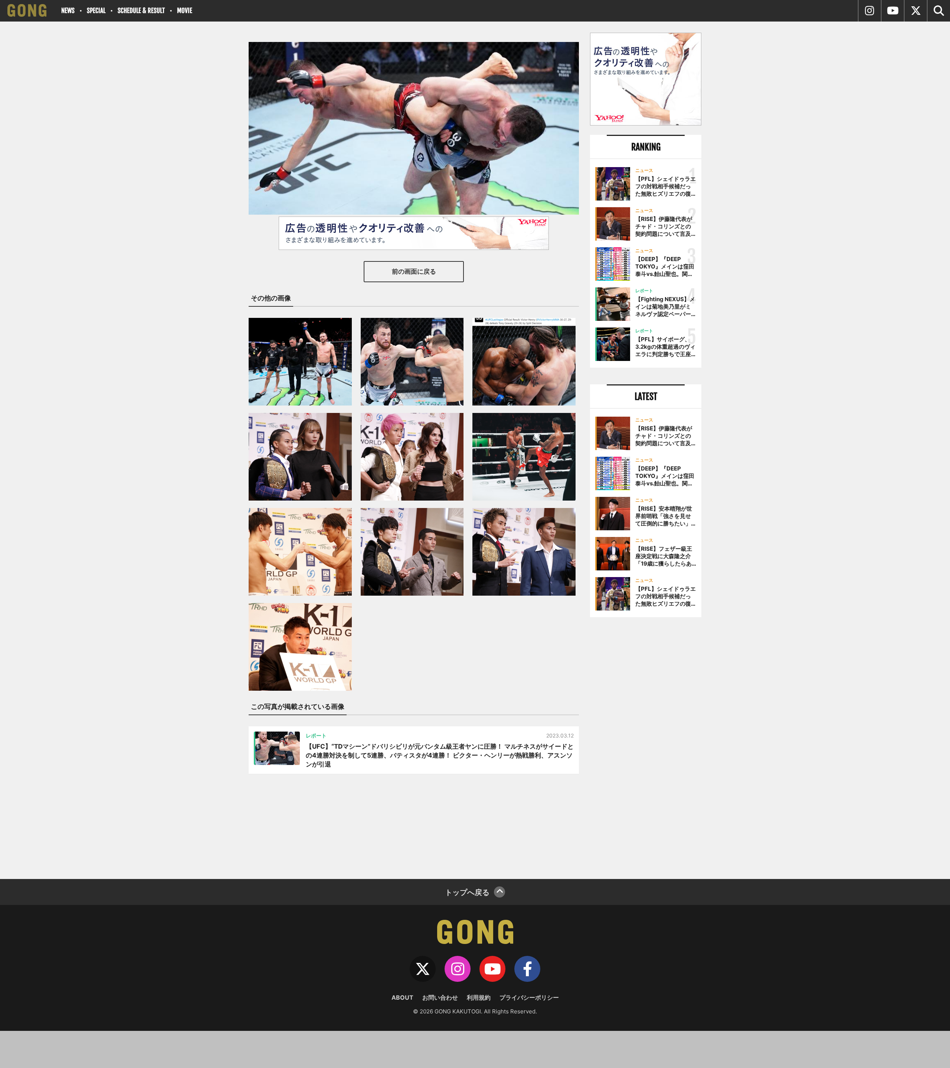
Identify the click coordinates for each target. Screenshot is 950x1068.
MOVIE (184, 10)
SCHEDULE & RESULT (141, 10)
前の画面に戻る (414, 271)
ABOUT (402, 997)
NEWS (68, 10)
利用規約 (479, 997)
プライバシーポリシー (529, 997)
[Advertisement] (645, 745)
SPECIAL (96, 10)
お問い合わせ (440, 997)
